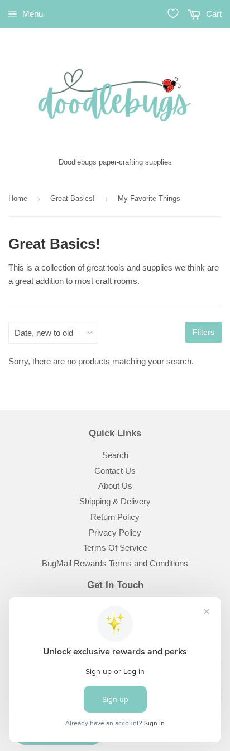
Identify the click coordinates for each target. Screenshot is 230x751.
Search (115, 455)
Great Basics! (72, 198)
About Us (115, 485)
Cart (213, 13)
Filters (203, 332)
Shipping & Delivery (115, 501)
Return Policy (115, 517)
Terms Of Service (115, 547)
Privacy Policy (115, 532)
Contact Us (115, 470)
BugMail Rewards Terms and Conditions (115, 563)
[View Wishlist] (173, 13)
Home (17, 198)
